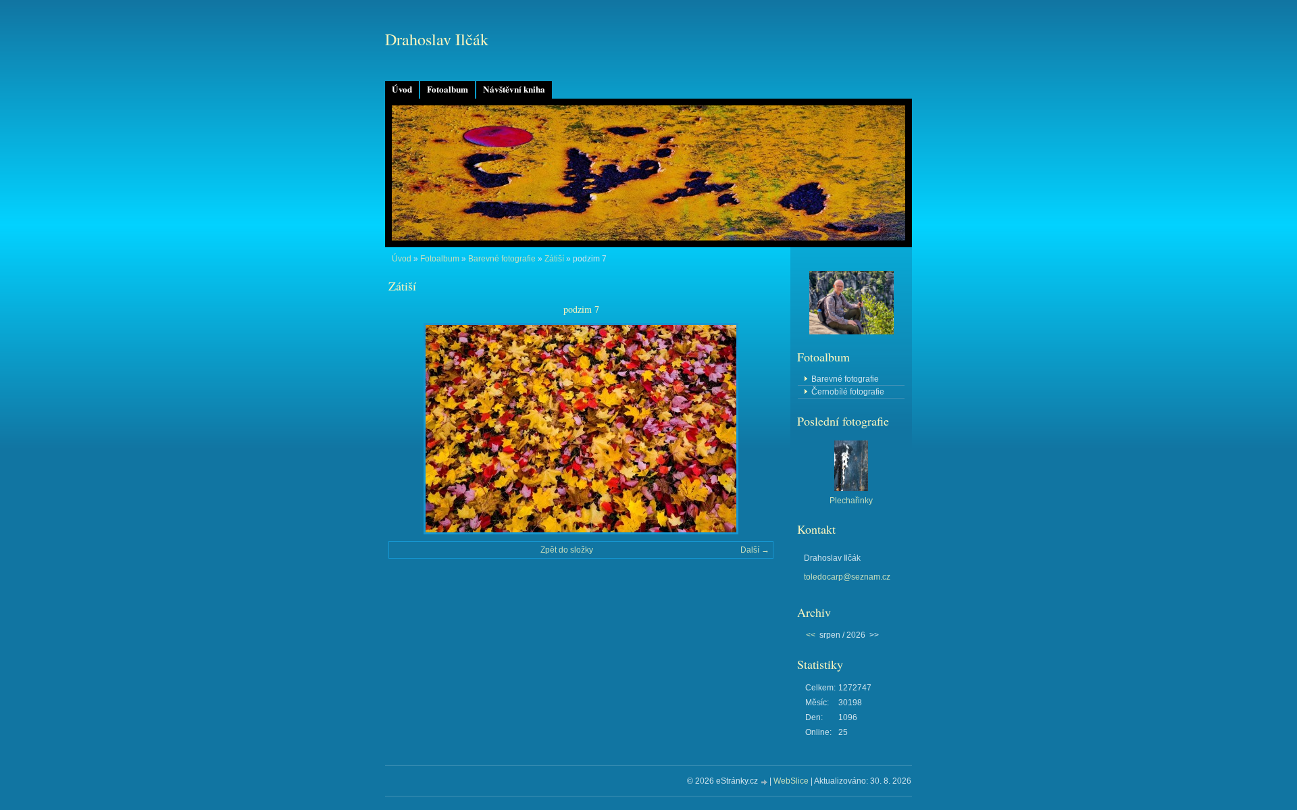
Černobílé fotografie (847, 392)
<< (810, 635)
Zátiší (554, 258)
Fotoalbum (447, 89)
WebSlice (791, 781)
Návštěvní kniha (514, 89)
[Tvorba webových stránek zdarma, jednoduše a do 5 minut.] (764, 782)
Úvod (402, 89)
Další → (754, 550)
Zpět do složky (566, 550)
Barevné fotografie (502, 258)
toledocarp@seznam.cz (847, 577)
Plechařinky (851, 500)
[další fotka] (751, 428)
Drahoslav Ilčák (436, 39)
